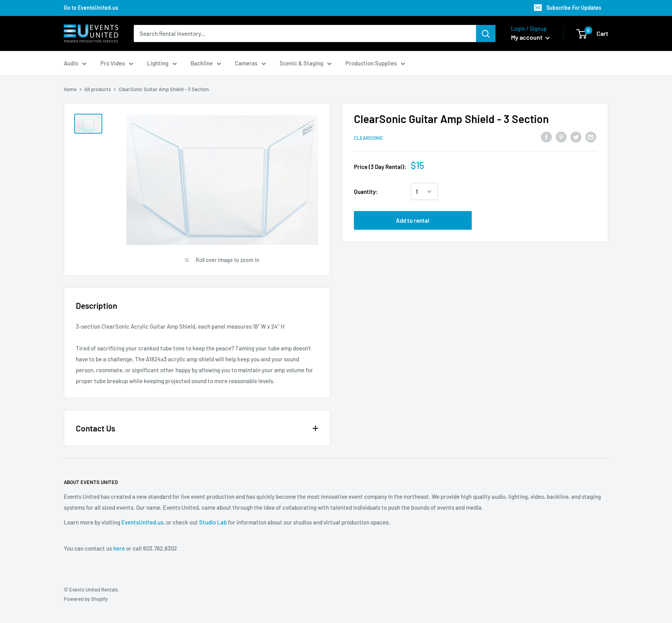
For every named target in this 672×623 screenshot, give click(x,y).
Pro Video (112, 63)
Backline (202, 63)
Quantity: (366, 191)
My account (527, 37)
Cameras (246, 63)
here (119, 548)
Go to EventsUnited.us (91, 7)
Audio (71, 63)
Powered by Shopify (86, 599)
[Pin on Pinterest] (561, 137)
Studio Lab (213, 522)
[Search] (485, 33)
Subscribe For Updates (573, 7)
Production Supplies (371, 63)
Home (70, 89)
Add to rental (412, 220)
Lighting (157, 63)
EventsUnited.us (142, 522)
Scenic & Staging (301, 63)
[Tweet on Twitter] (575, 137)
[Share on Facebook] (546, 137)
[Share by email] (590, 137)
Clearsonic (368, 138)
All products (97, 89)
